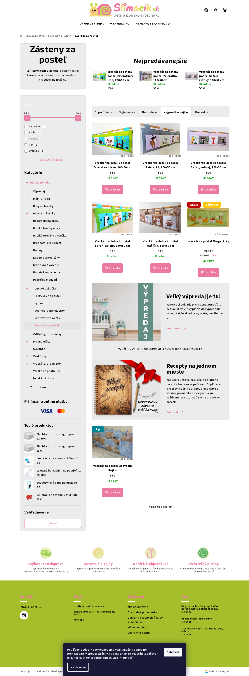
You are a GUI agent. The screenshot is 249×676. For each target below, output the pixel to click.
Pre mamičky (42, 342)
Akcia (34, 132)
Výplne (39, 303)
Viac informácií (123, 658)
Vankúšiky (40, 356)
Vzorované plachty (47, 318)
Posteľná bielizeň (45, 280)
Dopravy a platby (139, 633)
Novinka (35, 139)
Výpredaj (36, 151)
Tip (33, 145)
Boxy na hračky (43, 206)
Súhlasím (173, 652)
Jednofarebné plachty (50, 311)
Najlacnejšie (127, 112)
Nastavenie (78, 667)
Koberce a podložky (46, 258)
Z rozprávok (38, 387)
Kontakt (79, 619)
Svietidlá (39, 349)
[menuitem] (91, 24)
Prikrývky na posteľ (48, 296)
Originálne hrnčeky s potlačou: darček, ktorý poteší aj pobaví (200, 607)
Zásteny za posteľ (47, 325)
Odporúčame (103, 112)
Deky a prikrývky (44, 213)
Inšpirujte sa (41, 199)
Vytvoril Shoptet (219, 671)
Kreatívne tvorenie (46, 265)
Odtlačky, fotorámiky (47, 334)
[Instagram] (24, 615)
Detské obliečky (45, 289)
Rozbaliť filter (51, 160)
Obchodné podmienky (142, 612)
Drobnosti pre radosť (47, 243)
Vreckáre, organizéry (47, 364)
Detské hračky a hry (46, 228)
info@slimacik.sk (31, 607)
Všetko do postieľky (46, 371)
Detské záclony (43, 378)
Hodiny (38, 250)
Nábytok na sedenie (46, 272)
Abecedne (201, 112)
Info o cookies (137, 627)
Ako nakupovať (138, 607)
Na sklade (37, 126)
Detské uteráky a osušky (49, 236)
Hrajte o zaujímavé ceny (89, 606)
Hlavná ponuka (40, 183)
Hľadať (53, 523)
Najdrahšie (149, 112)
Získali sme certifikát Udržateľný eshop (94, 612)
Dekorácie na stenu (46, 221)
